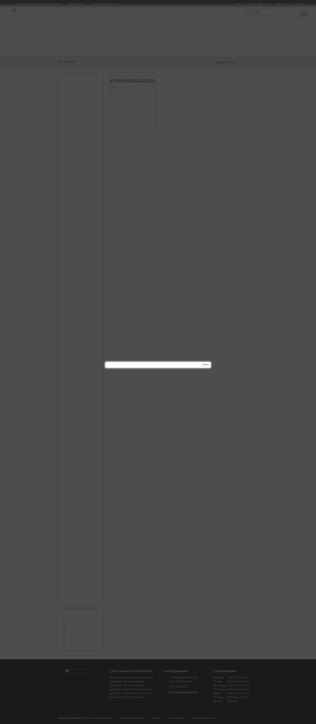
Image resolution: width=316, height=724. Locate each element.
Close (205, 364)
